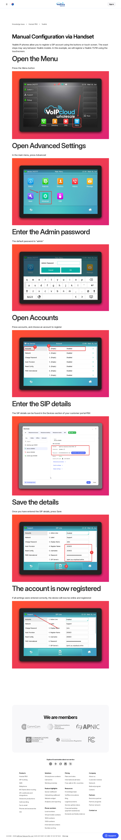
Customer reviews (95, 780)
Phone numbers (50, 808)
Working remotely (51, 783)
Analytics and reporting (53, 802)
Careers (92, 790)
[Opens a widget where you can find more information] (110, 836)
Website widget (50, 798)
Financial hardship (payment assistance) (72, 809)
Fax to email (23, 805)
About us (92, 776)
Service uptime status (72, 805)
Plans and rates (70, 776)
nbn (20, 812)
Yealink (44, 24)
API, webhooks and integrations (25, 794)
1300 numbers (50, 821)
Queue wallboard (51, 792)
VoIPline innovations (72, 795)
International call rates (72, 780)
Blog (66, 798)
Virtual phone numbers (53, 776)
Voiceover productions (27, 799)
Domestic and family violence (75, 814)
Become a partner (95, 798)
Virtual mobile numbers (53, 815)
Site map (65, 836)
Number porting (50, 828)
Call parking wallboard (52, 795)
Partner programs (95, 802)
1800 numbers (50, 818)
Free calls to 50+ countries (74, 783)
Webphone (23, 786)
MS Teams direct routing (27, 790)
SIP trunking (23, 780)
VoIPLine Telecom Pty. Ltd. (24, 836)
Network (92, 783)
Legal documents (71, 802)
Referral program (95, 786)
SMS (20, 783)
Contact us (93, 810)
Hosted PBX (33, 24)
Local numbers (50, 811)
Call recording (24, 802)
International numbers (52, 825)
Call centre (48, 780)
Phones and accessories (27, 808)
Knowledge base (18, 24)
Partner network (94, 805)
